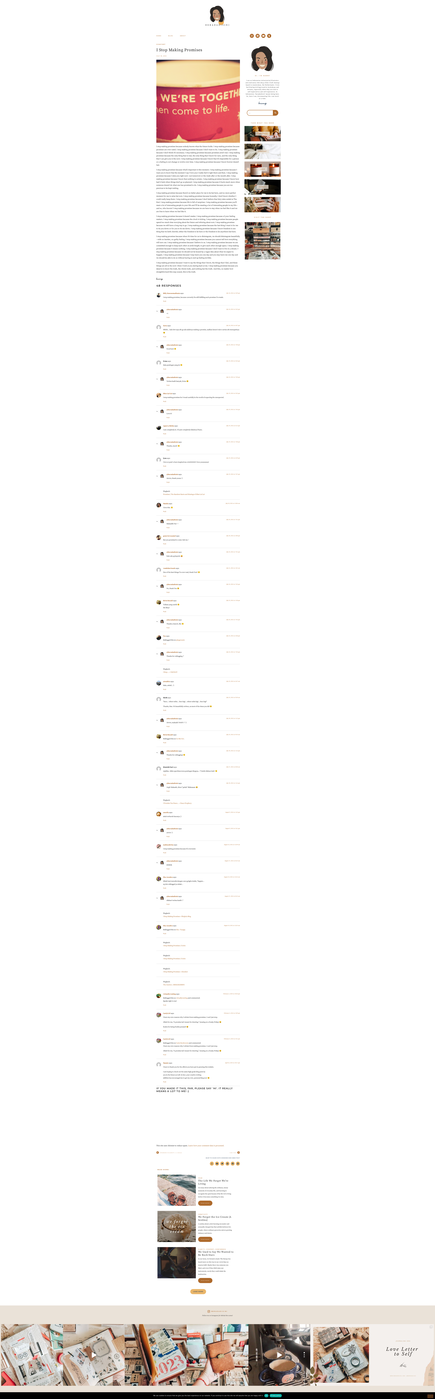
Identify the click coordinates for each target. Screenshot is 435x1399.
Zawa (165, 326)
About (183, 36)
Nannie (166, 1063)
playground (180, 640)
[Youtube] (263, 36)
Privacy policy (276, 1395)
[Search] (275, 112)
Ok (266, 1395)
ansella (166, 813)
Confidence (220, 1249)
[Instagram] (252, 36)
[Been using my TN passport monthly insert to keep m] (156, 1355)
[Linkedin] (258, 36)
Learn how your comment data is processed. (206, 1146)
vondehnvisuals (169, 568)
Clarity (201, 1249)
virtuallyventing (169, 994)
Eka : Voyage (180, 930)
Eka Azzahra (168, 877)
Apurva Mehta (168, 426)
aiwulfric (166, 682)
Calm (200, 1178)
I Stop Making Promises (179, 50)
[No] (430, 1396)
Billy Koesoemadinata (171, 293)
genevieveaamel (169, 536)
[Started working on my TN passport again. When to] (217, 1355)
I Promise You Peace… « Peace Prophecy (177, 803)
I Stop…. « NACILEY (170, 672)
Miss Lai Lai (167, 394)
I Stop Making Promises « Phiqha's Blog (177, 916)
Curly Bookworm (182, 1043)
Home (158, 36)
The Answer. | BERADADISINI (174, 985)
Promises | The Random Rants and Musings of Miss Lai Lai (184, 494)
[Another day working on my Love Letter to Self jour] (32, 1355)
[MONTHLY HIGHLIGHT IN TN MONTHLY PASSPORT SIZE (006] (94, 1355)
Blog (170, 36)
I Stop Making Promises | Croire (174, 946)
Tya (164, 636)
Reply (164, 301)
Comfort (161, 44)
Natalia (166, 504)
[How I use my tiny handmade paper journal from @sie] (341, 1355)
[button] (212, 1164)
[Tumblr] (269, 36)
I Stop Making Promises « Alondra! (175, 972)
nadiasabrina (168, 845)
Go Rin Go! (180, 739)
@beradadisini (172, 310)
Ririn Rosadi (168, 601)
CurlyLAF (166, 1013)
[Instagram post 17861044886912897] (279, 1355)
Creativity (203, 1214)
